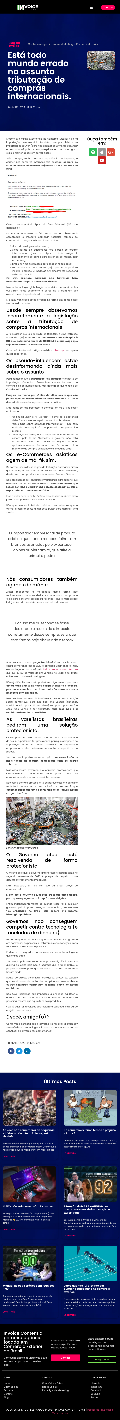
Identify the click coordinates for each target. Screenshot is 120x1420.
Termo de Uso (60, 1413)
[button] (91, 8)
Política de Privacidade (100, 1409)
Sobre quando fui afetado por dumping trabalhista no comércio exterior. (87, 1289)
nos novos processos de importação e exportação (87, 1209)
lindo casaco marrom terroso (60, 669)
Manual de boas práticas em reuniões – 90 (28, 1287)
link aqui (59, 350)
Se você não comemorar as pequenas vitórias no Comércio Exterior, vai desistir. (28, 1133)
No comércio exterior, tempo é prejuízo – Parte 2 (90, 1131)
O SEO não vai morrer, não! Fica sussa (28, 1206)
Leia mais (9, 1156)
